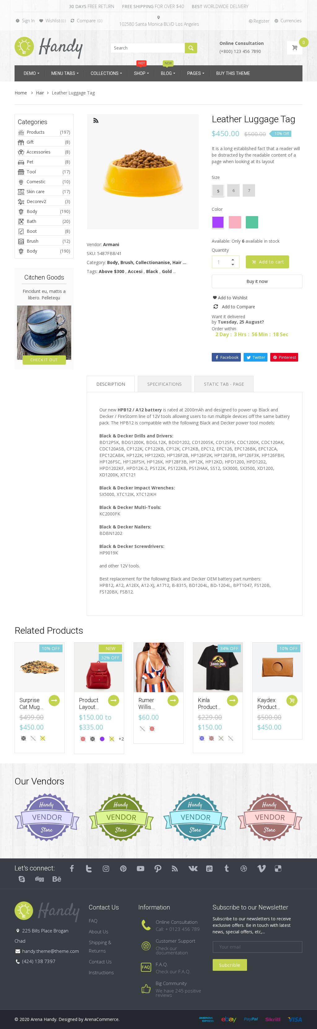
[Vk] (192, 868)
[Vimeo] (261, 868)
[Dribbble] (244, 868)
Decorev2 (36, 201)
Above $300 (111, 271)
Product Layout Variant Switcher (90, 710)
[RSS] (175, 868)
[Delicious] (278, 868)
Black (152, 271)
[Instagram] (106, 868)
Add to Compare (238, 307)
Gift (30, 142)
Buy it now (257, 281)
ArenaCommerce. (102, 1019)
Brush (32, 241)
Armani (111, 244)
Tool (31, 172)
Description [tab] (110, 384)
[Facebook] (72, 868)
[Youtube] (140, 868)
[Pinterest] (123, 868)
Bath (31, 221)
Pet (30, 162)
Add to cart (271, 262)
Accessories (38, 152)
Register (261, 21)
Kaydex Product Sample (267, 707)
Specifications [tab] (164, 384)
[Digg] (39, 879)
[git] (209, 868)
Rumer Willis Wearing (148, 707)
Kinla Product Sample (207, 707)
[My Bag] (294, 47)
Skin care (36, 191)
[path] (158, 868)
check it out (44, 360)
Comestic (36, 182)
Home (21, 93)
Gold (167, 271)
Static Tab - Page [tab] (224, 384)
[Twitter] (89, 868)
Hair (40, 93)
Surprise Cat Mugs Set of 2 (31, 707)
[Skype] (22, 879)
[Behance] (56, 879)
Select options (54, 700)
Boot (32, 231)
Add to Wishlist (233, 298)
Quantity (220, 250)
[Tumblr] (226, 868)
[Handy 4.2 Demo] (49, 47)
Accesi (135, 271)
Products (36, 132)
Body (32, 211)
